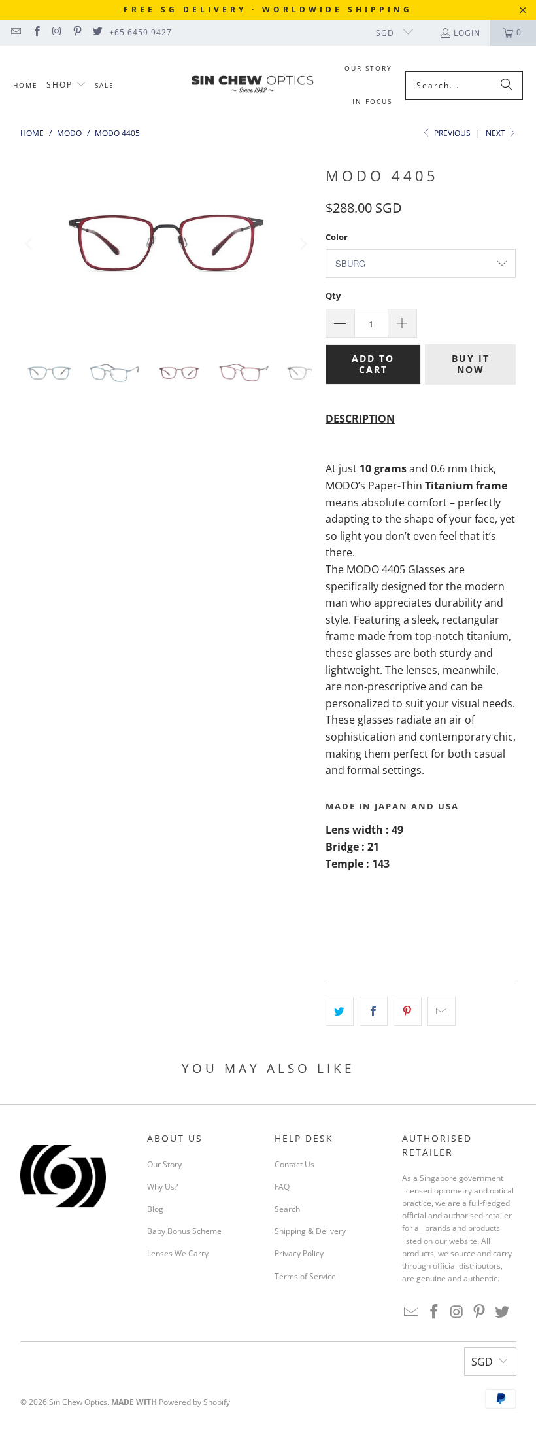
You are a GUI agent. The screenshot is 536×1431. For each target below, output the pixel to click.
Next (496, 133)
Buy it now (471, 364)
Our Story (164, 1164)
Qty (333, 296)
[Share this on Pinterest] (408, 1012)
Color (337, 237)
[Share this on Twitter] (340, 1012)
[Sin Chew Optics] (253, 86)
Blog (155, 1208)
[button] (66, 85)
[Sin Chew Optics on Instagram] (56, 32)
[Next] (302, 244)
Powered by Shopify (194, 1401)
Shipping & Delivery (310, 1231)
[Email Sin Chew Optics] (15, 32)
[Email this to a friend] (441, 1012)
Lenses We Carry (178, 1253)
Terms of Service (305, 1276)
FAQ (282, 1186)
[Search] (506, 85)
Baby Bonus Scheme (184, 1231)
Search (287, 1208)
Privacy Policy (299, 1253)
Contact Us (294, 1164)
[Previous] (30, 244)
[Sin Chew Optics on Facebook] (35, 32)
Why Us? (162, 1186)
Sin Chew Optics (78, 1401)
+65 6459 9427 (140, 32)
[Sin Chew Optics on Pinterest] (76, 32)
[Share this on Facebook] (374, 1012)
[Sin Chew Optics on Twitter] (97, 32)
